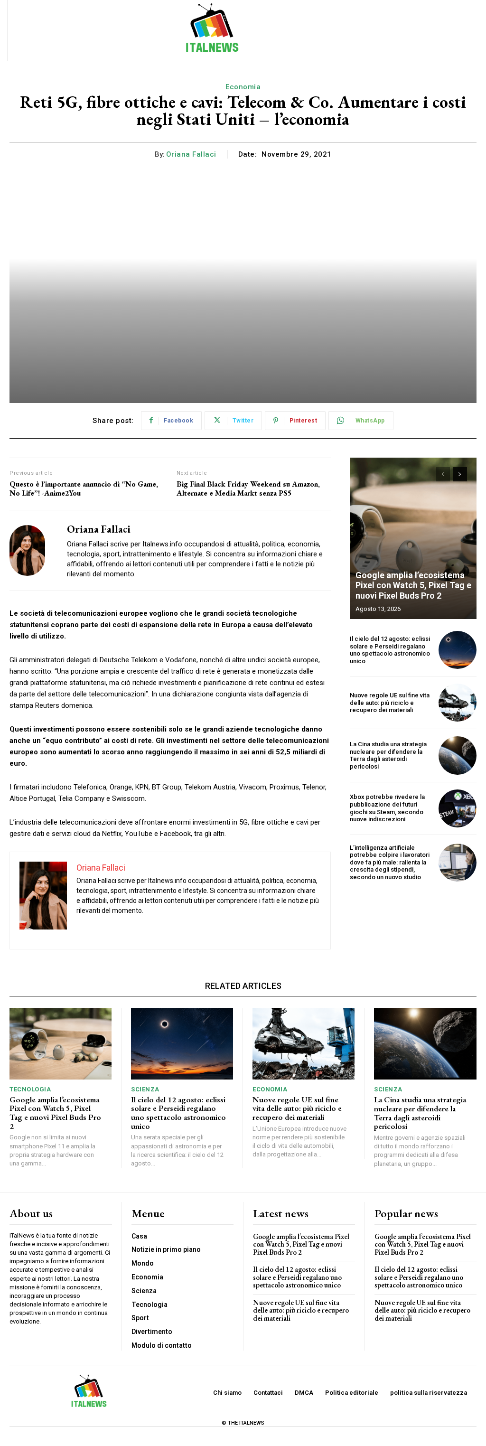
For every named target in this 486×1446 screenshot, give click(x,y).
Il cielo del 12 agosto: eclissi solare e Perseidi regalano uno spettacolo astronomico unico (390, 650)
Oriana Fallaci (191, 154)
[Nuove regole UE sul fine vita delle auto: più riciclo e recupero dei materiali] (458, 703)
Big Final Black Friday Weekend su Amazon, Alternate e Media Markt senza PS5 (248, 488)
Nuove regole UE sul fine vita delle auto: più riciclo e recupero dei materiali (390, 703)
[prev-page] (443, 474)
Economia (243, 87)
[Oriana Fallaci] (32, 550)
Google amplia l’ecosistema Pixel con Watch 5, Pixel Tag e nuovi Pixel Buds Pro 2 (413, 585)
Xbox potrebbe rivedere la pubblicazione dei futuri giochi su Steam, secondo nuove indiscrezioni (387, 808)
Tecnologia (30, 1089)
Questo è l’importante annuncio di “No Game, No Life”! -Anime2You (83, 488)
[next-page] (460, 474)
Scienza (145, 1089)
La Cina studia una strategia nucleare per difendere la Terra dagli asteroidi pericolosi (388, 755)
